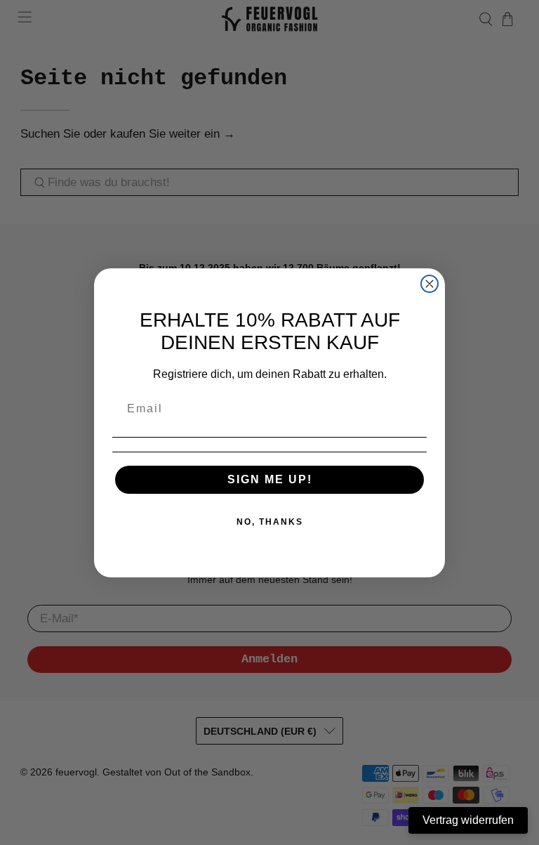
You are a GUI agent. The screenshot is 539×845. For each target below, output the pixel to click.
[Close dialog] (429, 283)
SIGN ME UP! (269, 479)
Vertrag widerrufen (468, 820)
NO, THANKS (270, 522)
